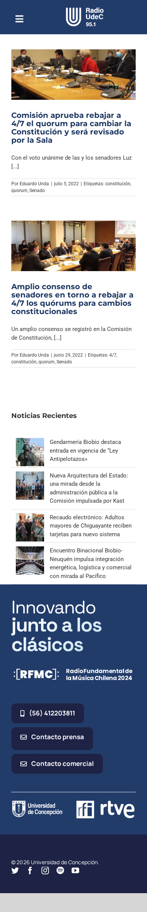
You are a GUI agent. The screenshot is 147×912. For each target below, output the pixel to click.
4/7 (112, 355)
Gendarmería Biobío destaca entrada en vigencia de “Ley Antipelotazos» (85, 450)
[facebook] (30, 870)
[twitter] (15, 870)
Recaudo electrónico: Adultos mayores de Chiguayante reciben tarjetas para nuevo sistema (91, 526)
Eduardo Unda (34, 183)
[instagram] (45, 870)
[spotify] (60, 870)
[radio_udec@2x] (85, 10)
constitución (117, 183)
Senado (37, 190)
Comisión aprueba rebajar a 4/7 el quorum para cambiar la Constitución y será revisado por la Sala (71, 128)
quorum (19, 190)
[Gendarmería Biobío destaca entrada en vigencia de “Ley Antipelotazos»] (30, 442)
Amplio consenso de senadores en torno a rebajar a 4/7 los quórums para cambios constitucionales (72, 299)
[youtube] (75, 870)
